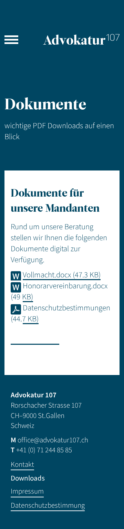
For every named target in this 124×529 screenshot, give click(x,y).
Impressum (27, 491)
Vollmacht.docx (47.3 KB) (62, 275)
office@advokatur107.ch (53, 440)
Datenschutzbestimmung (48, 505)
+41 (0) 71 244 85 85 (44, 450)
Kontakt (22, 464)
